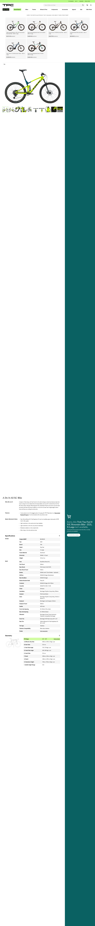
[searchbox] (62, 5)
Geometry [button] (8, 635)
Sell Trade (6, 9)
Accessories (65, 9)
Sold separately (44, 631)
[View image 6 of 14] (36, 109)
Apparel (74, 9)
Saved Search (17, 9)
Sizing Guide (57, 639)
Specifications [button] (10, 536)
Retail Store (87, 1)
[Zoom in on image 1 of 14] (33, 85)
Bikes (26, 9)
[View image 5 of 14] (29, 109)
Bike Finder (89, 9)
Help (76, 1)
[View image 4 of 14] (23, 109)
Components (54, 9)
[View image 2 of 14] (11, 109)
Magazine (81, 1)
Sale (81, 9)
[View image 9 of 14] (54, 109)
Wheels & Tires (43, 9)
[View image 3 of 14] (17, 109)
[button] (90, 5)
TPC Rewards (71, 1)
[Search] (83, 5)
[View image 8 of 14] (48, 109)
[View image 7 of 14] (42, 109)
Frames (34, 9)
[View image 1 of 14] (5, 109)
